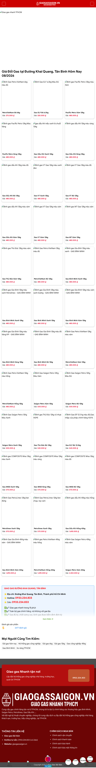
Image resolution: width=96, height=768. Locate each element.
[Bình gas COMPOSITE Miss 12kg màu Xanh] (16, 469)
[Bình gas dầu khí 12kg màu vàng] (79, 136)
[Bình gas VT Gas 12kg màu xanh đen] (48, 178)
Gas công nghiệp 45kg (76, 644)
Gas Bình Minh (8, 648)
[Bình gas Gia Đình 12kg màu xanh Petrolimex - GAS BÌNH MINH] (16, 303)
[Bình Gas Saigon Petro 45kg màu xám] (79, 552)
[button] (4, 4)
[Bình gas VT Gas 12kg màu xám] (48, 220)
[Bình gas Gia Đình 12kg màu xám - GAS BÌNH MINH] (79, 303)
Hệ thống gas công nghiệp (29, 644)
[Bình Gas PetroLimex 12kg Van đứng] (16, 511)
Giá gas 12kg (59, 644)
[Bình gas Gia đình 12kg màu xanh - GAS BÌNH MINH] (79, 261)
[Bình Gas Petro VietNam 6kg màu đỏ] (16, 95)
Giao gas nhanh (17, 608)
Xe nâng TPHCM (23, 648)
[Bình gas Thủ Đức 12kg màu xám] (16, 261)
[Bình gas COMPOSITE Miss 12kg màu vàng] (48, 469)
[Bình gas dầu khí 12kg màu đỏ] (16, 178)
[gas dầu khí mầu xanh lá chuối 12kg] (48, 136)
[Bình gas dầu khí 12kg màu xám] (16, 220)
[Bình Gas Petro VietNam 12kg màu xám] (79, 344)
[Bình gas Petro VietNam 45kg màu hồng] (48, 552)
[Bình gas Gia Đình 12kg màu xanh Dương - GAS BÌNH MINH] (48, 303)
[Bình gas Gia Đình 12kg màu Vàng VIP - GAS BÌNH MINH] (16, 344)
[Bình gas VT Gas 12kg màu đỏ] (79, 178)
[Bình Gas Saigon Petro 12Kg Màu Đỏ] (79, 386)
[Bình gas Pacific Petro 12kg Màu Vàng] (16, 136)
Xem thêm (47, 619)
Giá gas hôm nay (9, 644)
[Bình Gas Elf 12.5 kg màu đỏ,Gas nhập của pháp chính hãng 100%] (79, 428)
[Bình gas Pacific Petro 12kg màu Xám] (79, 95)
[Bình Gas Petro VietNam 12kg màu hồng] (16, 386)
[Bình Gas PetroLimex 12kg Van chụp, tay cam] (48, 511)
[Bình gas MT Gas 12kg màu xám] (79, 220)
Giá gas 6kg (47, 644)
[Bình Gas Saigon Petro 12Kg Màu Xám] (48, 386)
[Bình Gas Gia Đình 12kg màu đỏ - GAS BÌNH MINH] (48, 344)
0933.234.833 (20, 602)
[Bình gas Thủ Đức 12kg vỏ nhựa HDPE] (48, 428)
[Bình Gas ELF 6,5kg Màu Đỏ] (48, 95)
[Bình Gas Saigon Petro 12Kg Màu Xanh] (16, 428)
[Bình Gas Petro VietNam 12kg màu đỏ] (48, 261)
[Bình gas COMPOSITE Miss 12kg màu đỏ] (79, 469)
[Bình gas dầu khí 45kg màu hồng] (79, 511)
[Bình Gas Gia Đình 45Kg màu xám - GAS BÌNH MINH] (16, 552)
